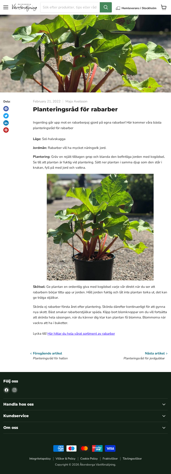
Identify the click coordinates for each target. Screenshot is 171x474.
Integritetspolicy (40, 459)
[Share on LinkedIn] (6, 123)
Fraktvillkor (110, 459)
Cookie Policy (89, 459)
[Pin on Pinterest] (6, 130)
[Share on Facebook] (6, 108)
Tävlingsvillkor (132, 459)
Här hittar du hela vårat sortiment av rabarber (81, 333)
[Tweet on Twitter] (6, 115)
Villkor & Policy (65, 459)
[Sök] (106, 7)
